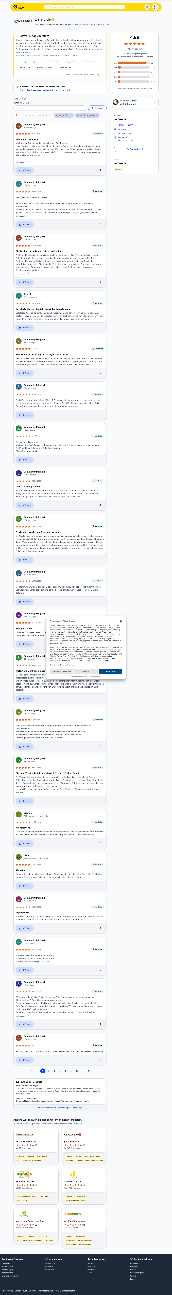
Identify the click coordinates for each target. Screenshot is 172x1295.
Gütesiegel (6, 1263)
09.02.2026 (36, 768)
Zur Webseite (133, 149)
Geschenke (69, 1160)
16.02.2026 (36, 526)
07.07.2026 (36, 134)
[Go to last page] (89, 1070)
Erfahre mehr (77, 1124)
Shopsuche (49, 1269)
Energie (31, 1156)
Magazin (91, 1263)
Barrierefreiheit (45, 1290)
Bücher (78, 1156)
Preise (133, 1269)
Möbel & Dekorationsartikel (75, 1200)
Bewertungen (7, 1269)
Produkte (134, 1263)
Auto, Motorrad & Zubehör (27, 1196)
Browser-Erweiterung (11, 1276)
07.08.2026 (36, 394)
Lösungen (134, 1266)
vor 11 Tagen (37, 1045)
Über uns (91, 1266)
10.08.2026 (36, 581)
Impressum (7, 1290)
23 (77, 1071)
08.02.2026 (36, 665)
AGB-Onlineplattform (65, 1290)
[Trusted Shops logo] (18, 7)
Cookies (32, 1290)
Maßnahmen (30, 1088)
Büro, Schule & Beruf (92, 1156)
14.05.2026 (36, 720)
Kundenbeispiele (137, 1273)
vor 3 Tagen (36, 303)
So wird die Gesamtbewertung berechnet (134, 88)
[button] (147, 7)
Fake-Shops (50, 1263)
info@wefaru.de (124, 133)
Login (132, 1279)
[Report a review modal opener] (100, 170)
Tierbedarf (50, 1240)
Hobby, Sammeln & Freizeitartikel (29, 1160)
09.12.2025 (36, 991)
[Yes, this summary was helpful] (98, 75)
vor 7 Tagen (36, 436)
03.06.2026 (36, 191)
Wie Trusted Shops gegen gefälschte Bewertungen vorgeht (45, 90)
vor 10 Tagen (37, 623)
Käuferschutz (7, 1266)
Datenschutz (21, 1290)
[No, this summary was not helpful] (102, 75)
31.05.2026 (36, 246)
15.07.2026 (36, 865)
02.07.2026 (36, 481)
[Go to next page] (83, 1070)
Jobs (90, 1273)
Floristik (31, 1236)
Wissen (133, 1276)
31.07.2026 (36, 949)
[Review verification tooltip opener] (52, 19)
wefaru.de (122, 129)
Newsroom (92, 1269)
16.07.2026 (36, 907)
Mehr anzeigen (124, 141)
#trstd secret (7, 1273)
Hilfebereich (50, 1266)
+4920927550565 (125, 125)
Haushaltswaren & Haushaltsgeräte (78, 1240)
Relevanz (99, 108)
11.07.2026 (36, 822)
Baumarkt (118, 169)
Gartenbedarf (42, 1156)
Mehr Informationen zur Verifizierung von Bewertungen (60, 1108)
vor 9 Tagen (36, 349)
